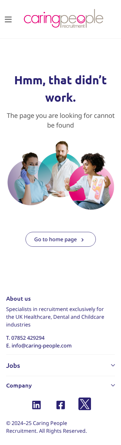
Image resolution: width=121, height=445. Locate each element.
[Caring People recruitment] (63, 18)
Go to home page (56, 239)
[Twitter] (85, 405)
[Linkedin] (36, 405)
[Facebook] (60, 405)
